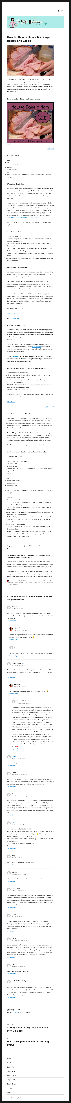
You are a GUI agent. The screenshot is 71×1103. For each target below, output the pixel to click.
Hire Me (9, 1092)
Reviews (9, 1088)
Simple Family (11, 1080)
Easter (32, 581)
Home (9, 1059)
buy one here (15, 318)
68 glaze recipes (36, 346)
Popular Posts (19, 582)
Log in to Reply (11, 620)
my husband (15, 356)
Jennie (14, 756)
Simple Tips (10, 1067)
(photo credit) (50, 148)
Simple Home (11, 1071)
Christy (11, 581)
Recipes (26, 582)
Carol (13, 822)
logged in (16, 1012)
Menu (60, 11)
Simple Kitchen (41, 582)
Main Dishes (43, 581)
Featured (37, 581)
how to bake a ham (13, 584)
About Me (10, 1063)
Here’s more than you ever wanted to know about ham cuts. (23, 217)
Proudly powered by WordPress (16, 1098)
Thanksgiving (49, 582)
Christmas (27, 581)
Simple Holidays (33, 582)
